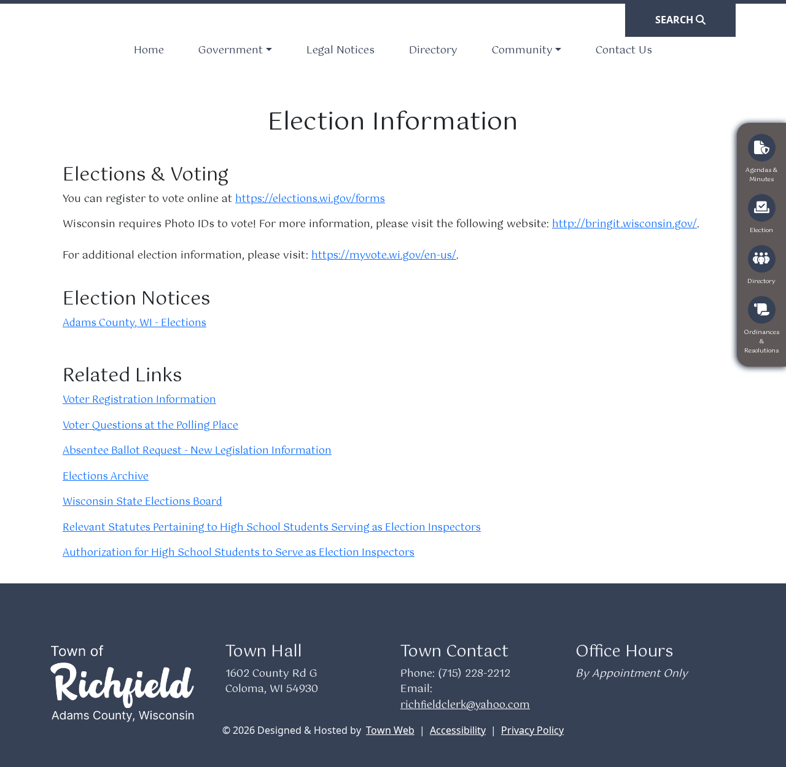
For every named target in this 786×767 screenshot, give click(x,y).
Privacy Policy (532, 730)
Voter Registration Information (139, 400)
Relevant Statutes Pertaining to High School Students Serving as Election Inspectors (272, 528)
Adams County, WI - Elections (134, 323)
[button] (234, 51)
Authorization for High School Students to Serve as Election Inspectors (238, 553)
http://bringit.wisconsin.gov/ (624, 224)
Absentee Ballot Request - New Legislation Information (197, 451)
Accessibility (458, 730)
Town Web (390, 730)
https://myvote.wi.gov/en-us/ (383, 255)
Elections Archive (106, 477)
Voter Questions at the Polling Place (150, 426)
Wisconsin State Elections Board (142, 502)
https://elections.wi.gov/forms (310, 199)
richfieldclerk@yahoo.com (465, 705)
